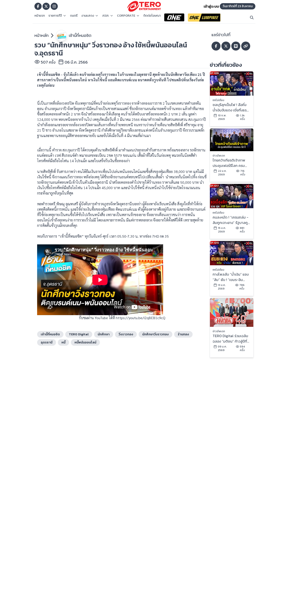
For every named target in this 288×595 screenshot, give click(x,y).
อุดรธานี (46, 342)
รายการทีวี (55, 15)
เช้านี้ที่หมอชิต (80, 35)
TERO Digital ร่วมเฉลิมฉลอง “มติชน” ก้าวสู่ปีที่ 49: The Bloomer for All (230, 338)
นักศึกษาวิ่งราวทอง (155, 334)
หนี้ (63, 342)
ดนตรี (74, 15)
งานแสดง (87, 15)
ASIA (105, 15)
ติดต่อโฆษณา (152, 15)
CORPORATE (126, 15)
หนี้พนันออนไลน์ (85, 342)
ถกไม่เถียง (218, 100)
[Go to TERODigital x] (46, 6)
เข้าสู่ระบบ (211, 6)
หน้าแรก (39, 15)
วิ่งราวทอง (126, 334)
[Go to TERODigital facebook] (38, 6)
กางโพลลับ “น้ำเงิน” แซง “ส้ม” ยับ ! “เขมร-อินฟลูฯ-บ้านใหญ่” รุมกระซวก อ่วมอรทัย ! (231, 277)
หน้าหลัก (41, 35)
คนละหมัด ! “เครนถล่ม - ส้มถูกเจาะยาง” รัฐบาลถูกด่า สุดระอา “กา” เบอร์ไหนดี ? (231, 220)
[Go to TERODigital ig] (54, 6)
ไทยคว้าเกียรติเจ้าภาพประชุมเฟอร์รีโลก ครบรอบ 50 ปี (229, 162)
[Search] (252, 17)
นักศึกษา (104, 334)
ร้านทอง (183, 334)
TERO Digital (79, 334)
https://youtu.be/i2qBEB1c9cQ (140, 317)
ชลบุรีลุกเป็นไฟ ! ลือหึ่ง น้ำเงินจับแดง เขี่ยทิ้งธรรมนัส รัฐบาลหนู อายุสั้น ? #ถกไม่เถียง (230, 107)
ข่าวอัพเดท (219, 155)
